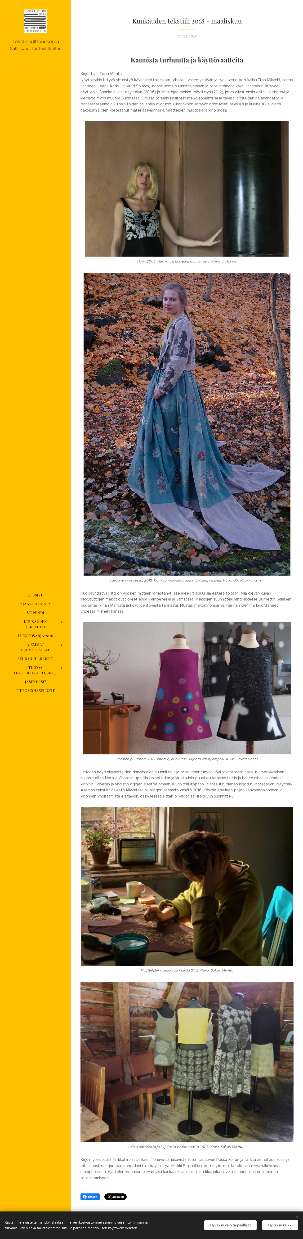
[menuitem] (35, 595)
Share (92, 1197)
